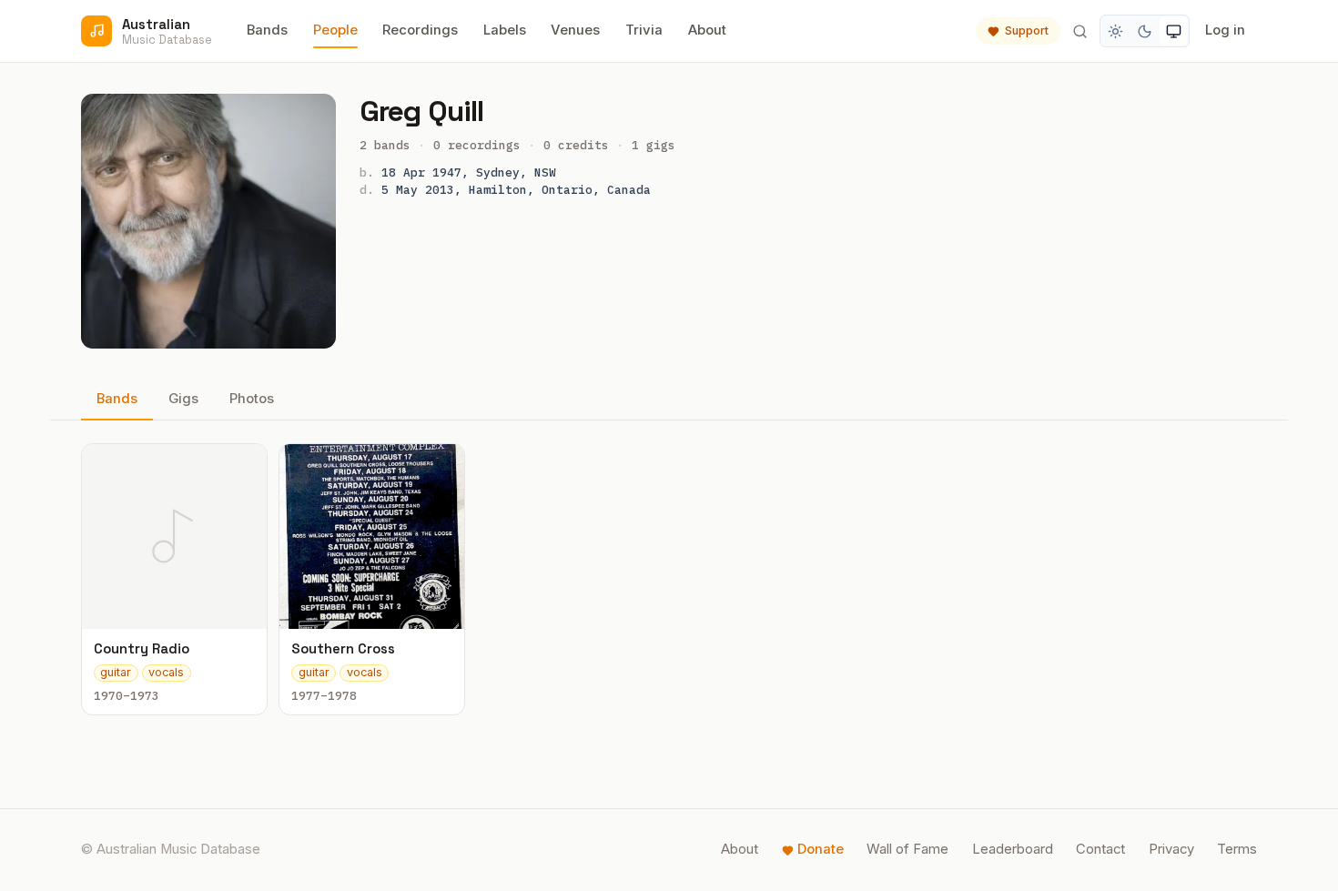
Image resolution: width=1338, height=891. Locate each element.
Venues (575, 30)
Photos (251, 398)
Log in (1225, 30)
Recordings (420, 30)
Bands (267, 30)
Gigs (183, 398)
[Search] (1079, 30)
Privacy (1171, 849)
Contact (1100, 849)
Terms (1237, 849)
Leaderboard (1012, 849)
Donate (820, 849)
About (707, 30)
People (335, 30)
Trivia (644, 30)
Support (1027, 30)
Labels (504, 30)
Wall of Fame (907, 849)
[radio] (1116, 31)
